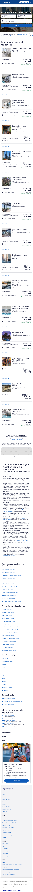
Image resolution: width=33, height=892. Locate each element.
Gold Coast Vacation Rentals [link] (9, 624)
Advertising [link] (4, 811)
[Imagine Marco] (16, 340)
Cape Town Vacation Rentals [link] (9, 641)
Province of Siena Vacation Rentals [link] (10, 638)
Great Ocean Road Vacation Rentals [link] (11, 586)
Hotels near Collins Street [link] (8, 704)
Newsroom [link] (4, 804)
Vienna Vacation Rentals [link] (8, 644)
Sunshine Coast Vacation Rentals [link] (10, 627)
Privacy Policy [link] (5, 843)
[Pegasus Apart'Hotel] (16, 82)
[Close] (30, 880)
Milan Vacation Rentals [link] (7, 647)
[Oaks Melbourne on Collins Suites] (16, 185)
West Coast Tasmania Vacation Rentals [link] (11, 601)
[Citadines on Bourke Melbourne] (16, 262)
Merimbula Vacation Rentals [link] (9, 595)
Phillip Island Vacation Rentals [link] (9, 581)
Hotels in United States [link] (7, 817)
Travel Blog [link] (4, 837)
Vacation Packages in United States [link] (10, 822)
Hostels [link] (4, 681)
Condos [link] (4, 673)
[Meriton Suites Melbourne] (16, 56)
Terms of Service (17, 890)
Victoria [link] (6, 5)
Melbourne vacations (22, 540)
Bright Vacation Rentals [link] (7, 589)
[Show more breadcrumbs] (2, 6)
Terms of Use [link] (5, 848)
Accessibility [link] (5, 853)
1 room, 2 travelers (9, 21)
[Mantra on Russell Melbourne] (16, 417)
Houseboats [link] (5, 690)
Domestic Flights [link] (6, 825)
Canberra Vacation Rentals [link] (8, 598)
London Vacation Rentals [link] (8, 612)
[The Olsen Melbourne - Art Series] (16, 288)
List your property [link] (6, 799)
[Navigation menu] (30, 2)
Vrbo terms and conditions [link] (8, 851)
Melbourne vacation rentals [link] (8, 698)
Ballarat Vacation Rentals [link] (8, 584)
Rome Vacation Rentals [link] (7, 609)
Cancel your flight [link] (6, 867)
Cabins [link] (3, 678)
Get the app (16, 780)
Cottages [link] (4, 664)
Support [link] (4, 862)
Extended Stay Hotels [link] (7, 661)
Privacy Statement (8, 890)
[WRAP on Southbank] (16, 237)
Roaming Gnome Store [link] (7, 809)
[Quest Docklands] (16, 391)
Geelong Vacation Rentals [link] (8, 578)
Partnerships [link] (5, 801)
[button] (16, 69)
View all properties (16, 439)
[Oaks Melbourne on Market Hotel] (16, 133)
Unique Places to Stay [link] (7, 835)
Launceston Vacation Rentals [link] (9, 569)
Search (17, 25)
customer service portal (9, 555)
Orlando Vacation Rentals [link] (8, 618)
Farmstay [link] (4, 684)
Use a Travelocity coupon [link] (7, 872)
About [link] (3, 794)
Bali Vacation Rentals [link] (7, 615)
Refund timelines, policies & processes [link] (10, 869)
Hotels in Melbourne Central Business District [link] (13, 701)
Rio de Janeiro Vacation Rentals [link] (10, 632)
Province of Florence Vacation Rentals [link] (11, 629)
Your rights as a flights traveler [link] (8, 874)
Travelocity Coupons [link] (6, 832)
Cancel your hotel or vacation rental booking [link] (11, 864)
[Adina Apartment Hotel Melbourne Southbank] (16, 314)
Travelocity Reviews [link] (6, 830)
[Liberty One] (16, 211)
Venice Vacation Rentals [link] (8, 635)
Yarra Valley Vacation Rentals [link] (9, 572)
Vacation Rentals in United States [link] (9, 820)
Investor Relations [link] (6, 806)
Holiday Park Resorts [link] (7, 687)
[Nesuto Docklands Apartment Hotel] (16, 108)
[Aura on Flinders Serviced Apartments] (16, 159)
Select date (7, 17)
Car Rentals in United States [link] (8, 827)
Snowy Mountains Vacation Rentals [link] (10, 592)
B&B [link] (3, 675)
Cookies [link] (4, 846)
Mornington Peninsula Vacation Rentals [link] (11, 575)
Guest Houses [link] (5, 670)
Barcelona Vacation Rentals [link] (8, 621)
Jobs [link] (3, 797)
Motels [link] (3, 667)
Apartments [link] (5, 658)
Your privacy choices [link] (6, 856)
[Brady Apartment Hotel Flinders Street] (16, 366)
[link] (16, 715)
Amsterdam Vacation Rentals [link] (9, 650)
